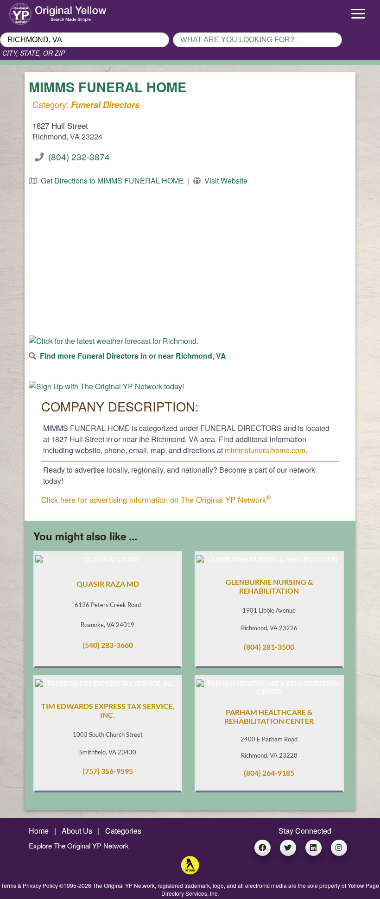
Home (39, 830)
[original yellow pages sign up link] (106, 386)
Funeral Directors (105, 104)
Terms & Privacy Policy (29, 885)
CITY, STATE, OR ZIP (33, 52)
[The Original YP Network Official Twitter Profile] (288, 848)
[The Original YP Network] (190, 871)
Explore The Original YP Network (79, 845)
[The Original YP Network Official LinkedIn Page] (313, 848)
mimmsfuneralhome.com (265, 450)
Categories (123, 830)
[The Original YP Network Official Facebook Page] (262, 848)
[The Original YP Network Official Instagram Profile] (339, 848)
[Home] (47, 11)
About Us (77, 830)
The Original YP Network (124, 885)
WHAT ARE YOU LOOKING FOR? (227, 29)
